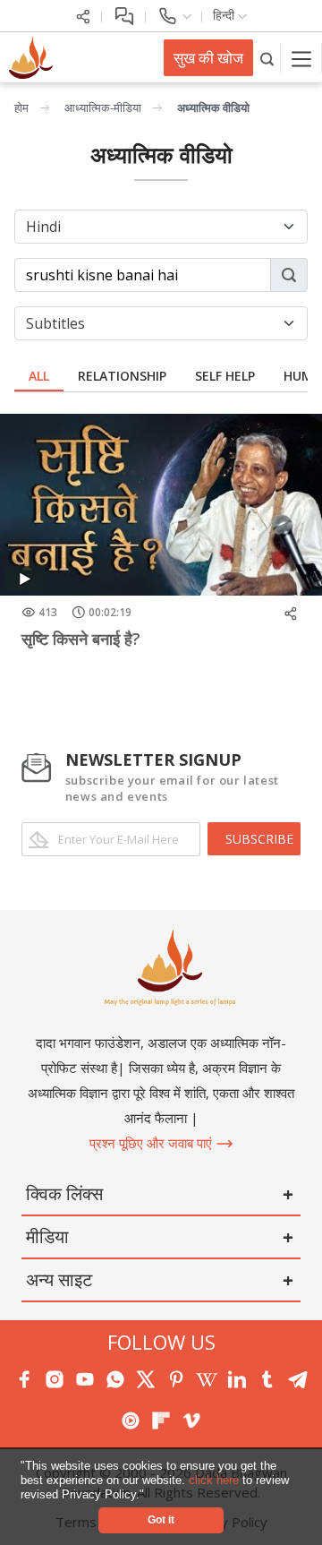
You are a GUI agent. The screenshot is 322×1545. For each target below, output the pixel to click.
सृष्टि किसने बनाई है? (80, 638)
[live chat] (124, 14)
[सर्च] (267, 57)
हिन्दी (225, 14)
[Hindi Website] (28, 56)
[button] (150, 1495)
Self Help (225, 375)
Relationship (122, 375)
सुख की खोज (208, 57)
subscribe (259, 838)
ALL (39, 375)
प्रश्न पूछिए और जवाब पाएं (152, 1143)
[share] (83, 14)
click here (215, 1480)
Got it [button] (161, 1519)
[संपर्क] (174, 14)
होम (21, 107)
